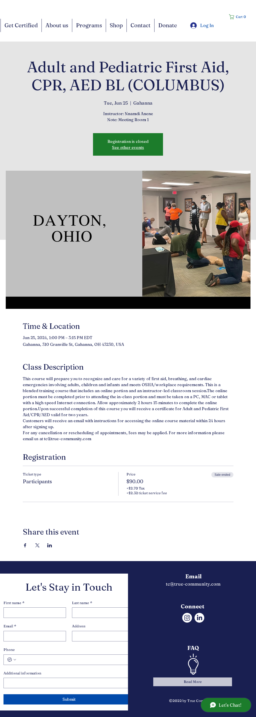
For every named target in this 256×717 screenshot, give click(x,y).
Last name (82, 603)
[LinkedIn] (199, 618)
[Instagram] (187, 618)
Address (79, 626)
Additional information (22, 673)
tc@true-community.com (193, 584)
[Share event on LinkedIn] (49, 545)
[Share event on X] (37, 545)
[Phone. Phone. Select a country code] (12, 660)
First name (14, 603)
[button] (239, 16)
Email (10, 626)
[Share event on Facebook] (25, 545)
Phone (9, 649)
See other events (128, 147)
